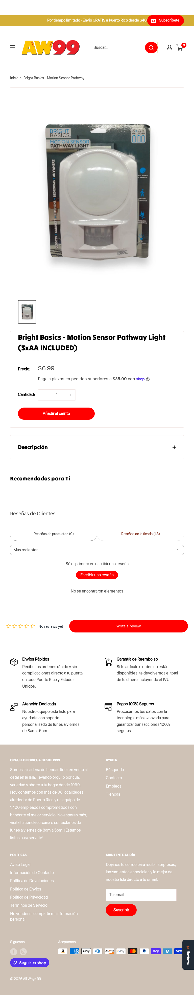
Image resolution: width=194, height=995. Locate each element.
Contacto (114, 778)
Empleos (114, 786)
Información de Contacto (32, 873)
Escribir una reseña (97, 575)
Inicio (14, 78)
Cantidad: (26, 394)
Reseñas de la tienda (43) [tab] (140, 534)
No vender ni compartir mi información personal (44, 916)
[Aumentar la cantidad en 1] (70, 395)
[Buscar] (151, 47)
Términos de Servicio (28, 905)
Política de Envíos (25, 889)
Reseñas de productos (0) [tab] (54, 534)
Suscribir (121, 910)
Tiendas (113, 794)
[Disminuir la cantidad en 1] (43, 395)
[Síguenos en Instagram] (23, 951)
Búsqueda (115, 770)
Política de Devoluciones (32, 881)
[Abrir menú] (12, 47)
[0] (180, 48)
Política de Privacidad (29, 897)
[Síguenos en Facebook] (13, 951)
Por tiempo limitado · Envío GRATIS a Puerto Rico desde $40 (97, 20)
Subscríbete (169, 20)
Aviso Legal (20, 864)
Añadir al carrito (56, 413)
